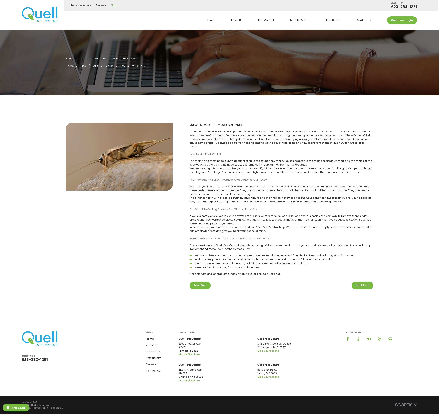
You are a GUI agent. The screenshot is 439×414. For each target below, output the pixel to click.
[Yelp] (379, 339)
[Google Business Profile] (390, 339)
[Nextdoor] (369, 339)
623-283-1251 (404, 7)
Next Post (362, 285)
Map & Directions (189, 354)
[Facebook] (347, 339)
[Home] (39, 15)
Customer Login (402, 20)
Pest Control (154, 351)
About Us (152, 345)
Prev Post (200, 285)
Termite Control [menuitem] (300, 20)
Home (150, 339)
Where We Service (80, 5)
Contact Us (153, 370)
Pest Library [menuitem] (333, 20)
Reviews (101, 5)
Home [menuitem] (211, 20)
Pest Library (153, 358)
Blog (113, 5)
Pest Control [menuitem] (266, 20)
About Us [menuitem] (236, 20)
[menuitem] (41, 408)
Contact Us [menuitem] (364, 20)
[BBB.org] (358, 339)
